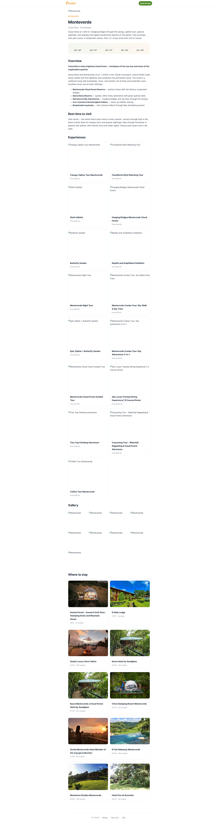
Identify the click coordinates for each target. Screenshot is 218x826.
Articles (105, 817)
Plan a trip (115, 817)
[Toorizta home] (71, 3)
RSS (123, 817)
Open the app (145, 3)
